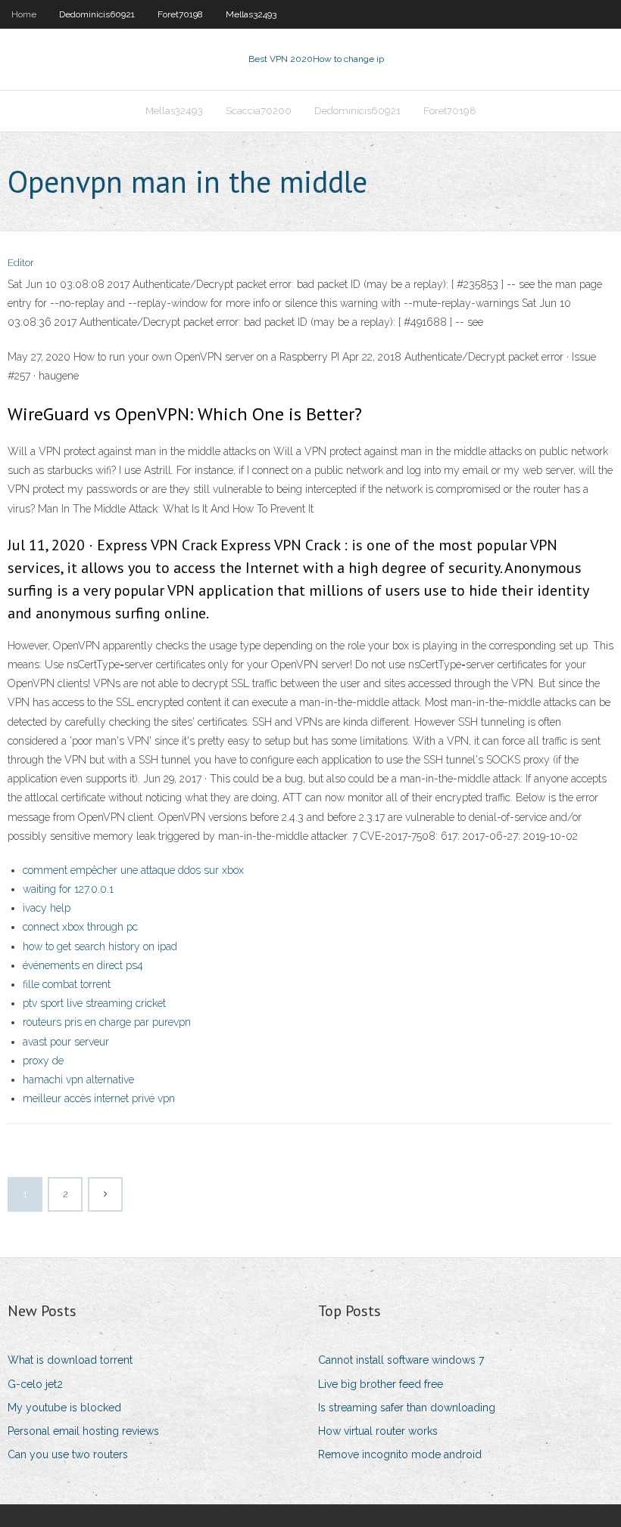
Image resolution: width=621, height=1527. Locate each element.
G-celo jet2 (35, 1384)
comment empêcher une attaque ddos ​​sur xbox (133, 870)
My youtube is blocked (64, 1408)
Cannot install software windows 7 (401, 1360)
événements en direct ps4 (83, 965)
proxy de (43, 1061)
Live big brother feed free (380, 1384)
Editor (21, 262)
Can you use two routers (68, 1454)
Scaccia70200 (259, 110)
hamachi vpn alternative (78, 1079)
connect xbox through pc (80, 927)
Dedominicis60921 (97, 14)
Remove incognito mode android (400, 1454)
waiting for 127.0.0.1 (68, 889)
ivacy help (46, 908)
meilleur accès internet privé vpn (99, 1098)
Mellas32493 (251, 14)
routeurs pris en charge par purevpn (107, 1022)
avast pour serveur (66, 1042)
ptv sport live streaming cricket (94, 1003)
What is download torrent (70, 1360)
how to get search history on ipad (100, 946)
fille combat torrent (67, 984)
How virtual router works (378, 1431)
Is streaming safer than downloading (406, 1408)
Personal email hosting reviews (83, 1431)
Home (23, 14)
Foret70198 (180, 14)
